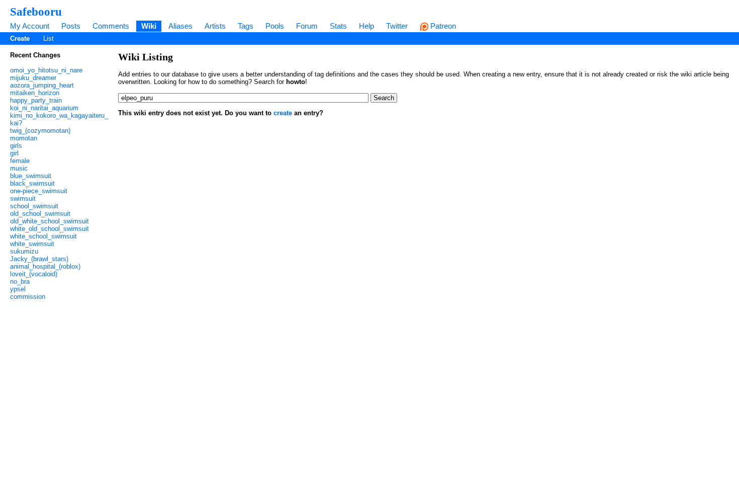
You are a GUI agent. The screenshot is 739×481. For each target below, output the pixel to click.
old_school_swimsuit (40, 213)
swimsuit (23, 198)
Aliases (180, 26)
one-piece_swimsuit (38, 191)
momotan (23, 138)
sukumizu (24, 251)
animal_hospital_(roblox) (45, 266)
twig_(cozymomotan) (40, 130)
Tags (245, 26)
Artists (215, 26)
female (20, 161)
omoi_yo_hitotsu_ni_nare (46, 70)
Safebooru (36, 11)
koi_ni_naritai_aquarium (44, 108)
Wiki (148, 26)
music (19, 168)
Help (366, 26)
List (48, 38)
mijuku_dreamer (33, 78)
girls (16, 145)
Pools (274, 26)
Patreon (442, 26)
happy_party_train (36, 100)
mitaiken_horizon (34, 93)
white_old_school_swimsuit (49, 228)
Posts (70, 26)
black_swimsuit (32, 183)
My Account (29, 26)
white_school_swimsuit (43, 236)
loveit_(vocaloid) (33, 274)
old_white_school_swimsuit (49, 221)
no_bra (20, 281)
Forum (307, 26)
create (282, 113)
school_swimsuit (34, 206)
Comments (111, 26)
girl (14, 153)
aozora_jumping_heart (42, 85)
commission (27, 296)
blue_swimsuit (30, 176)
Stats (338, 26)
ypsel (18, 289)
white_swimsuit (32, 244)
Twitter (397, 26)
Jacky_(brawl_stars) (39, 259)
